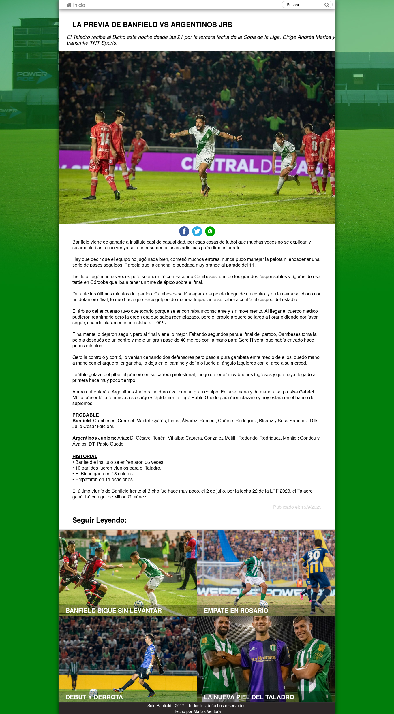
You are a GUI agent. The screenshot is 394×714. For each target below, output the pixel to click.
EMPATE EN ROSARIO (236, 610)
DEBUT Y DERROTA (94, 696)
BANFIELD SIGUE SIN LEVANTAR (113, 610)
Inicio (78, 4)
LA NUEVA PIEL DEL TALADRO (249, 696)
